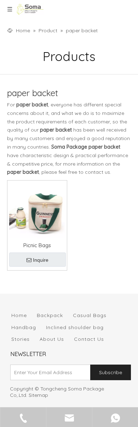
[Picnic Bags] (37, 209)
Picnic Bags (37, 245)
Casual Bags (90, 315)
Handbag (23, 327)
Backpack (50, 315)
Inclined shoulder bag (75, 327)
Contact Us (89, 339)
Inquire (40, 260)
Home (19, 315)
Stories (20, 339)
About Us (52, 339)
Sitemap (38, 395)
